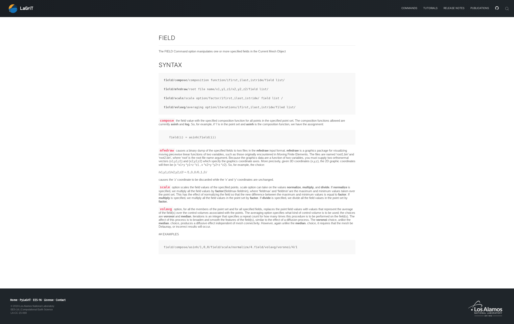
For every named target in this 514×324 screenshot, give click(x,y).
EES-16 (37, 300)
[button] (507, 9)
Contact (60, 300)
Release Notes (454, 8)
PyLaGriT (25, 300)
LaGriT (26, 8)
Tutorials (430, 8)
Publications (479, 8)
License (49, 300)
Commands (409, 8)
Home (13, 300)
